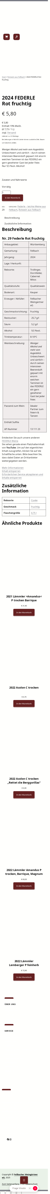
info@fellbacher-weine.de (14, 1111)
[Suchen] (16, 37)
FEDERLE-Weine (10, 440)
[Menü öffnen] (24, 1180)
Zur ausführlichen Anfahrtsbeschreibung (21, 1117)
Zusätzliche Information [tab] (17, 223)
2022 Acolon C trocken (24, 687)
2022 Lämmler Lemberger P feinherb (24, 963)
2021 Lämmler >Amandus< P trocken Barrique (24, 598)
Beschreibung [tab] (12, 217)
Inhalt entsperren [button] (11, 471)
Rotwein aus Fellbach (16, 77)
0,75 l (34, 512)
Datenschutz (32, 1184)
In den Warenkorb (12, 198)
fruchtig (35, 506)
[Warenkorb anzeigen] (6, 37)
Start (4, 77)
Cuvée (34, 500)
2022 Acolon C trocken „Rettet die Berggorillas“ (24, 780)
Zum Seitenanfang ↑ (11, 1184)
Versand (11, 132)
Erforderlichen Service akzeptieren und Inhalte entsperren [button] (22, 476)
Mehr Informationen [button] (13, 467)
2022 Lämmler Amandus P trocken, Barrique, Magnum (24, 872)
